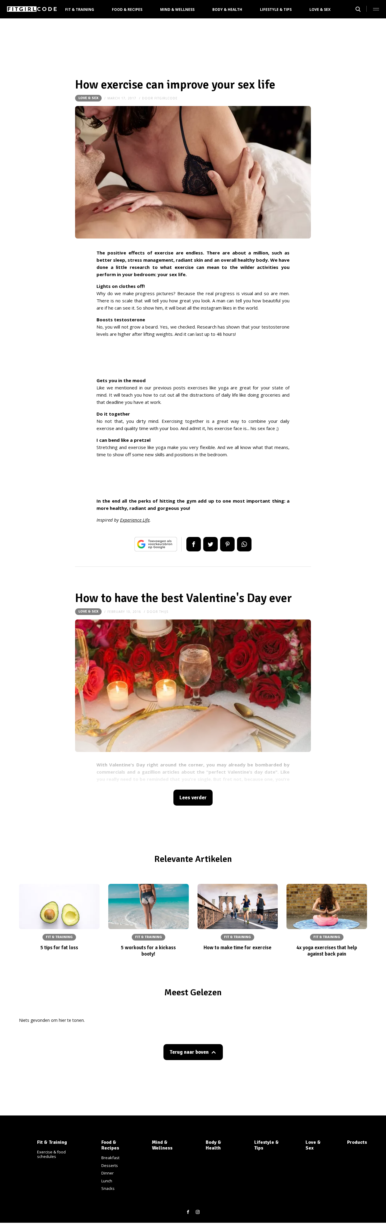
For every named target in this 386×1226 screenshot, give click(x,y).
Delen (193, 544)
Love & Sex (320, 9)
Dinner (107, 1173)
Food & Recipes (127, 9)
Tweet (210, 544)
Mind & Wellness (177, 9)
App (244, 544)
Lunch (106, 1181)
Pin (227, 544)
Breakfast (110, 1157)
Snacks (108, 1188)
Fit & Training (79, 9)
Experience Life (135, 520)
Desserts (109, 1165)
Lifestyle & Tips (276, 9)
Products (357, 1142)
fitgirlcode (166, 98)
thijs (163, 612)
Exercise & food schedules (51, 1154)
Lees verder (193, 797)
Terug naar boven (189, 1052)
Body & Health (227, 9)
